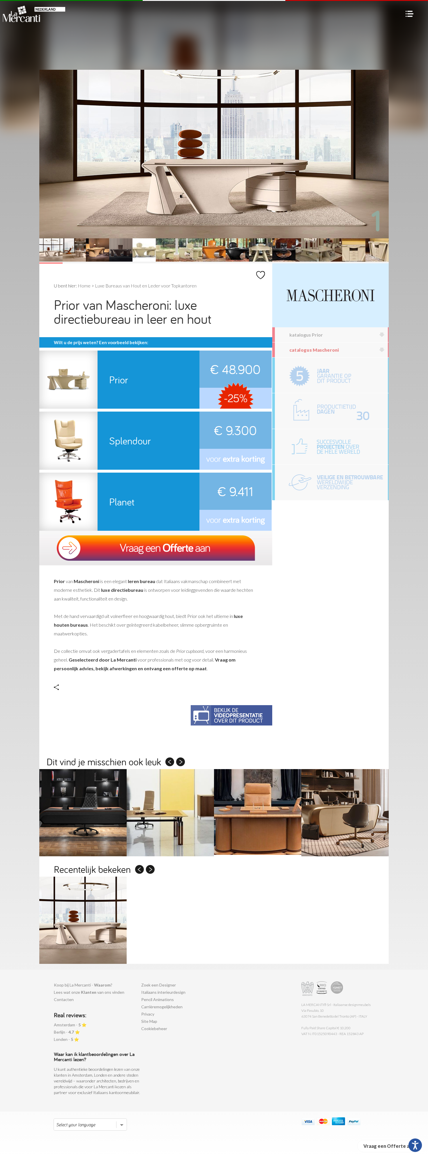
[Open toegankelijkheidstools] (415, 1145)
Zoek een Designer (158, 984)
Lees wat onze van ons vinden (89, 992)
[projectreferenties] (331, 446)
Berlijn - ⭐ (67, 1032)
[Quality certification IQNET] (337, 988)
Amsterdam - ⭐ (70, 1024)
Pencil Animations (157, 999)
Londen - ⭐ (66, 1039)
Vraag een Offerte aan (389, 1146)
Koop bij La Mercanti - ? (83, 984)
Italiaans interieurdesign (163, 992)
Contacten (64, 999)
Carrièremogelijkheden (162, 1006)
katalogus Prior (306, 334)
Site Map (149, 1021)
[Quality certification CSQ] (322, 988)
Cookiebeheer (154, 1028)
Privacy (147, 1014)
